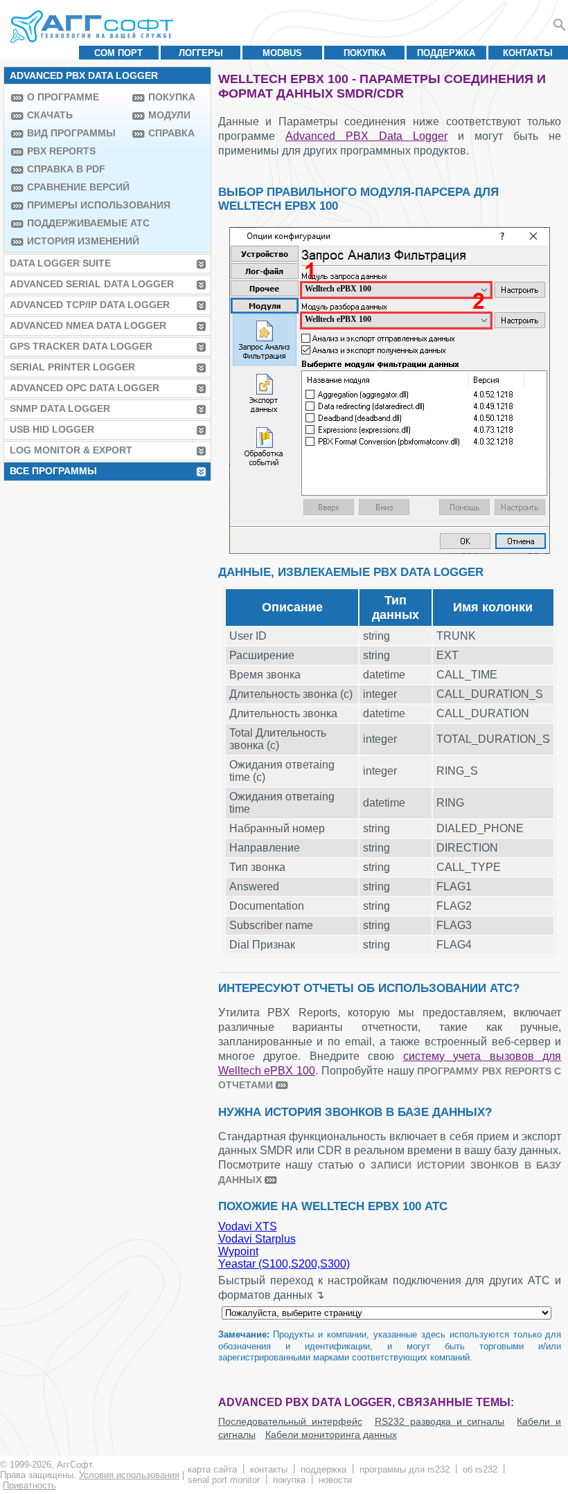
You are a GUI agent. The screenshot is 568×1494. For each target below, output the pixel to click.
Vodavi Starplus (257, 1239)
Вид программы (71, 132)
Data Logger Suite (60, 263)
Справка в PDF (66, 168)
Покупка (365, 53)
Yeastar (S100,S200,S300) (284, 1264)
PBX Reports (61, 150)
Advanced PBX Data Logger (366, 136)
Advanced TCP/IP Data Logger (90, 304)
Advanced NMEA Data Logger (88, 325)
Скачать (50, 114)
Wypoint (238, 1251)
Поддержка (446, 53)
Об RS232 (480, 1469)
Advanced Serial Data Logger (92, 283)
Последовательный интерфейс (290, 1421)
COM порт (118, 53)
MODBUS (282, 53)
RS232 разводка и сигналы (440, 1421)
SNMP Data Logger (60, 408)
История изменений (76, 240)
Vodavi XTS (247, 1226)
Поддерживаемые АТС (76, 222)
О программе (63, 96)
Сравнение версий (76, 186)
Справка (171, 132)
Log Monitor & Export (71, 450)
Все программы (53, 470)
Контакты (528, 53)
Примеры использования (76, 204)
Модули (169, 114)
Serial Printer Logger (72, 366)
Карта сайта (212, 1469)
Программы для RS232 (405, 1469)
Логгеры (201, 53)
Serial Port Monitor (224, 1480)
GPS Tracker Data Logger (81, 346)
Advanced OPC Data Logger (84, 387)
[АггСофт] (94, 26)
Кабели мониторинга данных (331, 1434)
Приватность (29, 1485)
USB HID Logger (52, 429)
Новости (335, 1480)
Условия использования (129, 1475)
